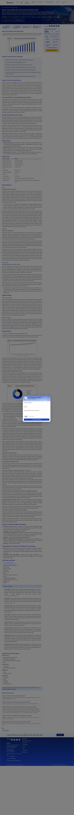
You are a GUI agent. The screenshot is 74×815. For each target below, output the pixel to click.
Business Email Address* (28, 402)
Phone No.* (25, 406)
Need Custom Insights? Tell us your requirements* (31, 410)
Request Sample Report (36, 419)
